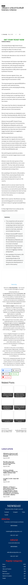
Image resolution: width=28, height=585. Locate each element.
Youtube (6, 514)
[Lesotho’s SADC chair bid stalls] (23, 481)
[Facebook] (3, 512)
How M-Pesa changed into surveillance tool (7, 431)
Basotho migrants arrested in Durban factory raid (9, 463)
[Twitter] (20, 512)
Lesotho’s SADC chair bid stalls (11, 479)
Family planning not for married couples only (20, 431)
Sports (3, 5)
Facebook (6, 512)
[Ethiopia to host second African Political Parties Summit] (23, 456)
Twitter (23, 512)
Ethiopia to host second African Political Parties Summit (10, 455)
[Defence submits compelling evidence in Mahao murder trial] (23, 472)
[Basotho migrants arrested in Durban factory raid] (23, 464)
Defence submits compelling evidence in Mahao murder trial (10, 472)
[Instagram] (11, 512)
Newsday (5, 34)
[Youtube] (3, 515)
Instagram (15, 512)
